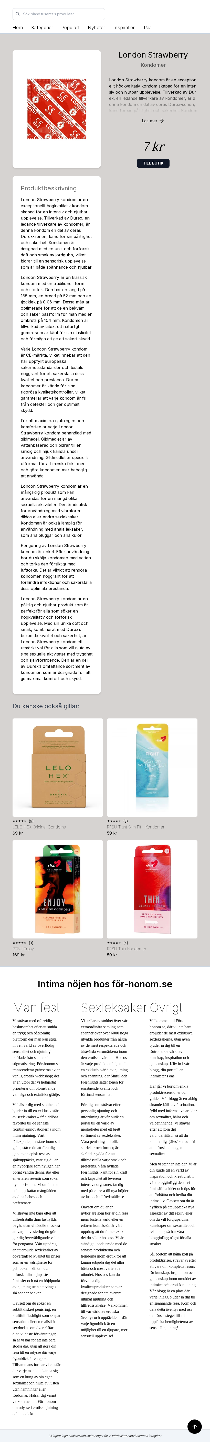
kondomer (153, 65)
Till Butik (153, 163)
